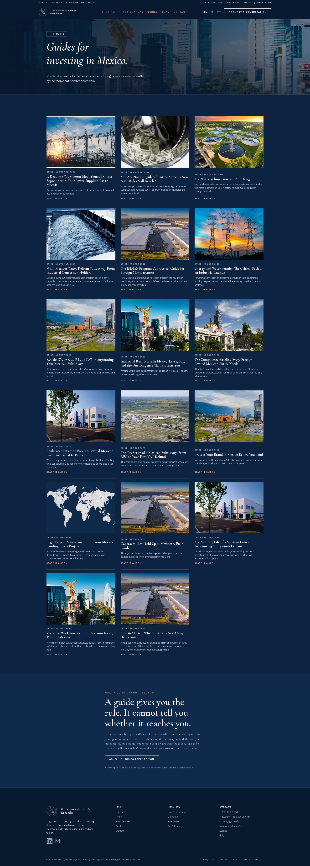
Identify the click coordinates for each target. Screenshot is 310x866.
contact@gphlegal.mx (257, 3)
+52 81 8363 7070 (213, 3)
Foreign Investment (177, 812)
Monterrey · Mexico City (230, 826)
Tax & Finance (175, 826)
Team (166, 12)
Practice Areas (131, 12)
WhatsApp (233, 3)
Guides (152, 12)
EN (205, 12)
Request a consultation (248, 12)
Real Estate (173, 821)
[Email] (58, 841)
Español (223, 831)
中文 (219, 12)
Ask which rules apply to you (131, 759)
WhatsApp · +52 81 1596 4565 (235, 817)
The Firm (108, 12)
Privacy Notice (208, 860)
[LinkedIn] (49, 841)
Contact (180, 12)
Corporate (173, 817)
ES (212, 12)
